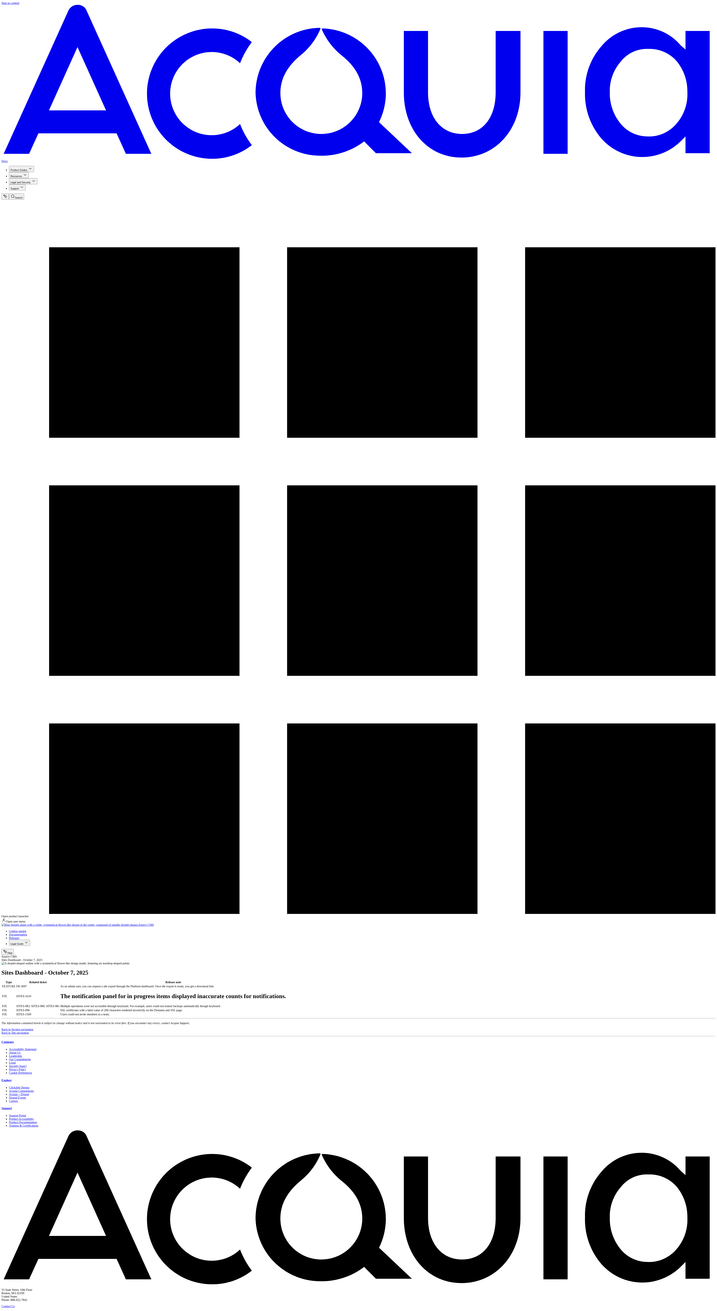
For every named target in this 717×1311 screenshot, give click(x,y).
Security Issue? (18, 1066)
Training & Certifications (23, 1125)
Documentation (18, 934)
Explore (6, 1080)
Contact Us (8, 1306)
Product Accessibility (21, 1118)
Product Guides (18, 170)
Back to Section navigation (17, 1029)
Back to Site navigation (15, 1032)
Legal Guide (16, 943)
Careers (13, 1101)
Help (9, 953)
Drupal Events (17, 1097)
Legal (12, 1062)
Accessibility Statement (22, 1049)
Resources (16, 176)
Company (7, 1042)
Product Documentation (23, 1122)
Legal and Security (20, 182)
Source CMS (146, 924)
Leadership (15, 1056)
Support (14, 188)
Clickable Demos (19, 1087)
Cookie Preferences (20, 1072)
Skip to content (10, 3)
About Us (15, 1052)
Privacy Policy (17, 1069)
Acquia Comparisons (21, 1090)
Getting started (17, 931)
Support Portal (17, 1115)
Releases (14, 937)
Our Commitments (20, 1059)
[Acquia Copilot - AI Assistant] (5, 197)
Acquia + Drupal (19, 1094)
